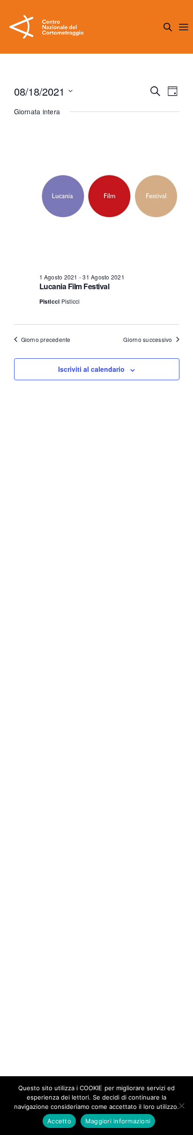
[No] (181, 1105)
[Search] (167, 27)
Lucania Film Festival (74, 286)
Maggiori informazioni (117, 1121)
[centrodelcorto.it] (47, 26)
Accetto (59, 1121)
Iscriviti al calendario (91, 369)
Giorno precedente (46, 339)
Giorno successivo (147, 339)
